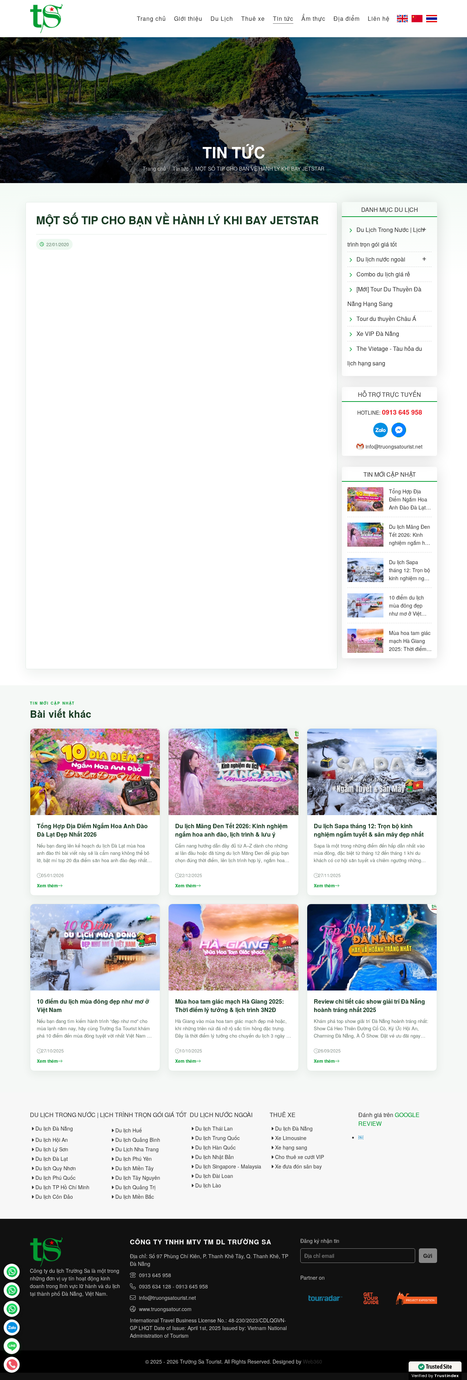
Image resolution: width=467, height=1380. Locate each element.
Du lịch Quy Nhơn (55, 1168)
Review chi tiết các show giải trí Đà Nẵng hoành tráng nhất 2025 (369, 1005)
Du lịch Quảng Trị (135, 1187)
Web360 (312, 1361)
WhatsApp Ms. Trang (12, 1290)
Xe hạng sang (291, 1147)
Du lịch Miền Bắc (134, 1196)
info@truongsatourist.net (394, 446)
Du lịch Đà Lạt (51, 1158)
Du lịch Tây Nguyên (137, 1177)
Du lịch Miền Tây (134, 1168)
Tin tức (283, 18)
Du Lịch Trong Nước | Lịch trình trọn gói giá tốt (385, 236)
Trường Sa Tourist (12, 1272)
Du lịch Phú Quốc (55, 1177)
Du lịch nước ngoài (380, 259)
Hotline (12, 1365)
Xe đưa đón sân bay (298, 1166)
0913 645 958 (155, 1275)
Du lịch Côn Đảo (54, 1196)
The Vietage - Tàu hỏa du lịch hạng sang (384, 355)
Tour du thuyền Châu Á (386, 318)
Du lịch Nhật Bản (214, 1156)
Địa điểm (346, 18)
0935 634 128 (155, 1286)
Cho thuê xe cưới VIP (299, 1156)
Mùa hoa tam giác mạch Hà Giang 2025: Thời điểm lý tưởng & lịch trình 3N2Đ (229, 1005)
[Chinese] (417, 18)
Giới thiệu (188, 18)
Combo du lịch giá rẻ (383, 274)
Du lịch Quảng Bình (137, 1139)
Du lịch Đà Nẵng (54, 1128)
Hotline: (389, 412)
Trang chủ (151, 18)
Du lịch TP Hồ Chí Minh (62, 1187)
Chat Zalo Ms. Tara (12, 1327)
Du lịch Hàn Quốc (215, 1147)
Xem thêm (47, 885)
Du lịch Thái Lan (214, 1128)
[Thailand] (431, 18)
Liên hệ (379, 18)
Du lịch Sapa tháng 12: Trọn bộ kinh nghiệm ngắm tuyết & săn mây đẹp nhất (369, 830)
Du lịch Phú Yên (133, 1158)
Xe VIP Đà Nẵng (377, 333)
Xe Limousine (290, 1137)
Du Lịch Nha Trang (137, 1149)
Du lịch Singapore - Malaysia (228, 1166)
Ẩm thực (313, 18)
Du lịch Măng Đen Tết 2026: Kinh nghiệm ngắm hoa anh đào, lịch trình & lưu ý (231, 830)
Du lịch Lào (208, 1185)
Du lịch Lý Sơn (51, 1149)
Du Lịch (222, 18)
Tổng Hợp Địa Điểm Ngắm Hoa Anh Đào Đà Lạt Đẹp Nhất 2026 (92, 830)
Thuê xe (253, 18)
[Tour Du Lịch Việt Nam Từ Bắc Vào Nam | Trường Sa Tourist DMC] (46, 19)
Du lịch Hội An (51, 1139)
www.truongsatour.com (165, 1309)
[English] (402, 18)
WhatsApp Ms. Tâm (12, 1309)
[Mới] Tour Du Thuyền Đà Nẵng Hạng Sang (384, 296)
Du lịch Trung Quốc (217, 1137)
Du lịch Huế (128, 1130)
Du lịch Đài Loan (214, 1175)
